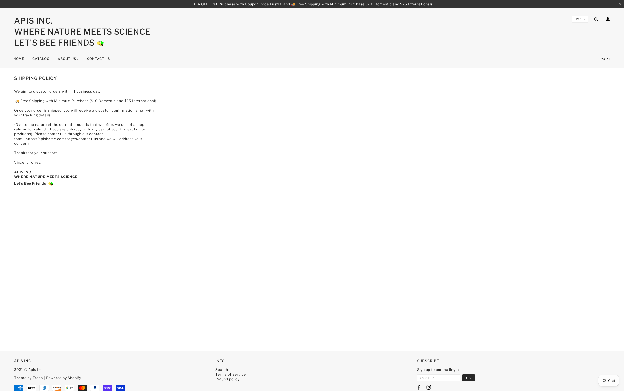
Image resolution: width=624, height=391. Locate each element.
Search (221, 369)
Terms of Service (230, 374)
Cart (606, 59)
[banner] (100, 42)
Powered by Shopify (63, 378)
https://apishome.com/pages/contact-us (62, 139)
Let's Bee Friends (54, 42)
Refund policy (227, 379)
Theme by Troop (28, 378)
